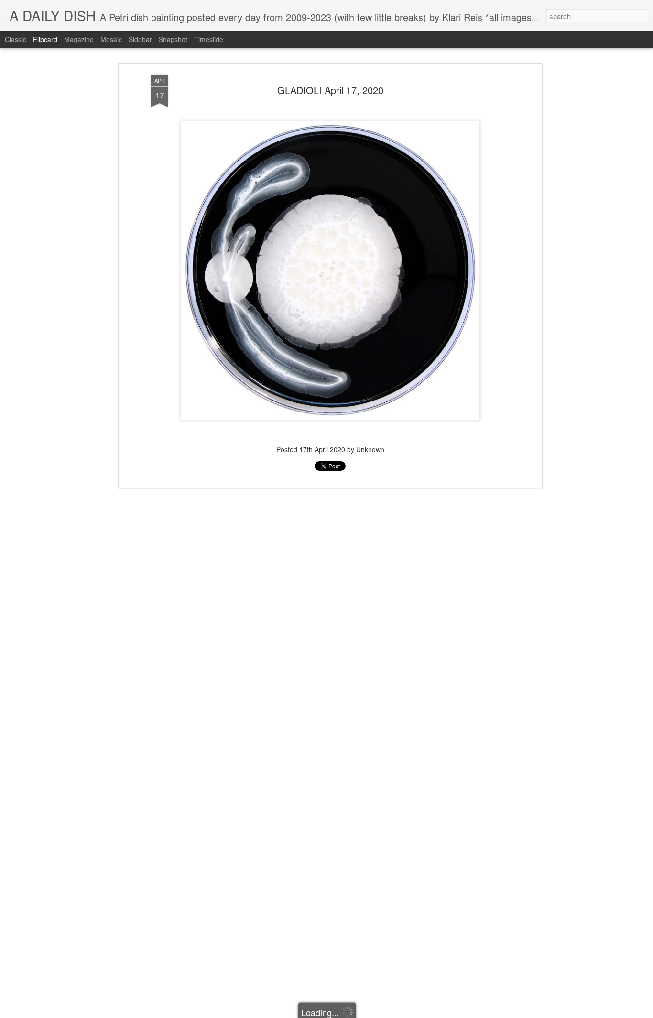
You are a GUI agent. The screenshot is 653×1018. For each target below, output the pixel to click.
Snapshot (173, 39)
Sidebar (140, 39)
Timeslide (208, 39)
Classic (15, 39)
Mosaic (111, 39)
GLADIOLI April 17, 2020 (330, 90)
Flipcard (45, 39)
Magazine (79, 39)
